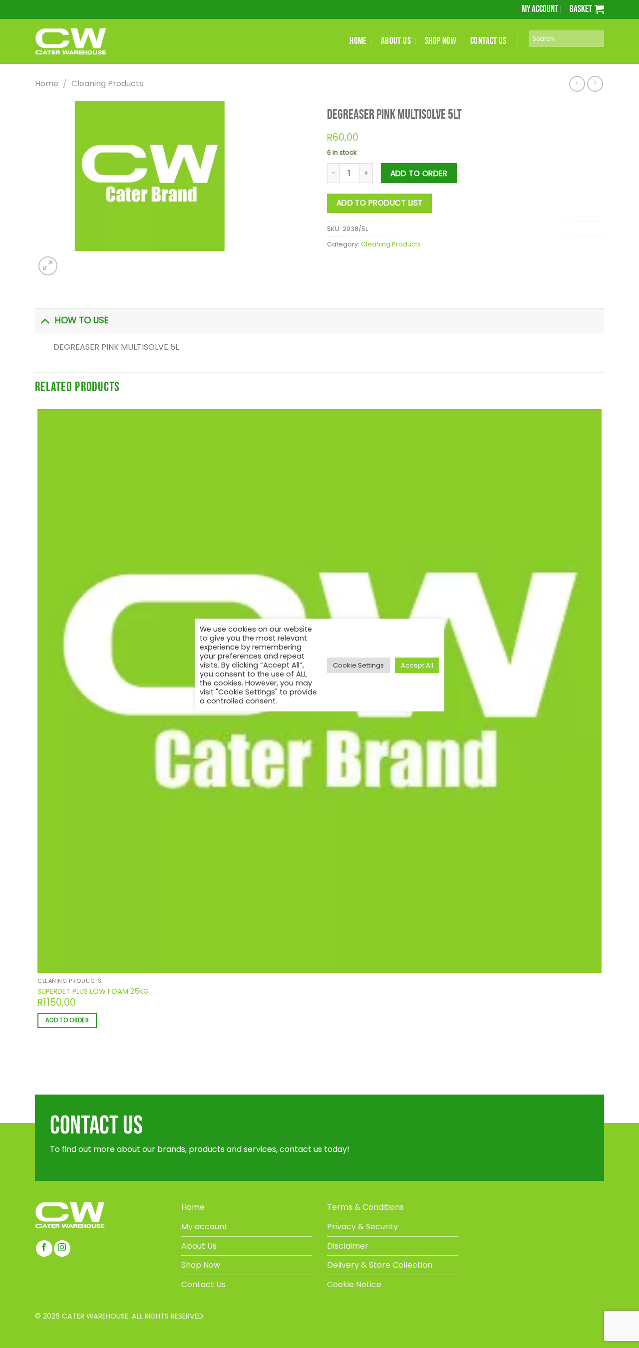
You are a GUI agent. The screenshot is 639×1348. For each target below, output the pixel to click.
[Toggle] (44, 320)
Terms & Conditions (365, 1207)
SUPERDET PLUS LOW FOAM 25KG (93, 991)
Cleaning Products (107, 83)
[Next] (70, 260)
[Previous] (39, 1062)
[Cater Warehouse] (87, 41)
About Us (199, 1246)
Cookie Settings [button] (358, 665)
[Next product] (577, 83)
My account (540, 9)
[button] (587, 9)
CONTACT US (488, 41)
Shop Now (200, 1265)
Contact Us (203, 1284)
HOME (358, 41)
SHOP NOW (440, 41)
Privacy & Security (362, 1226)
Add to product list (379, 203)
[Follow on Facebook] (44, 1248)
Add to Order (419, 173)
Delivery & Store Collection (379, 1265)
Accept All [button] (417, 665)
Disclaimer (347, 1246)
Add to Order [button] (67, 1020)
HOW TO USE (82, 320)
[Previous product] (595, 83)
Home (46, 83)
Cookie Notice (354, 1284)
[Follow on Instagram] (62, 1248)
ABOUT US (396, 41)
